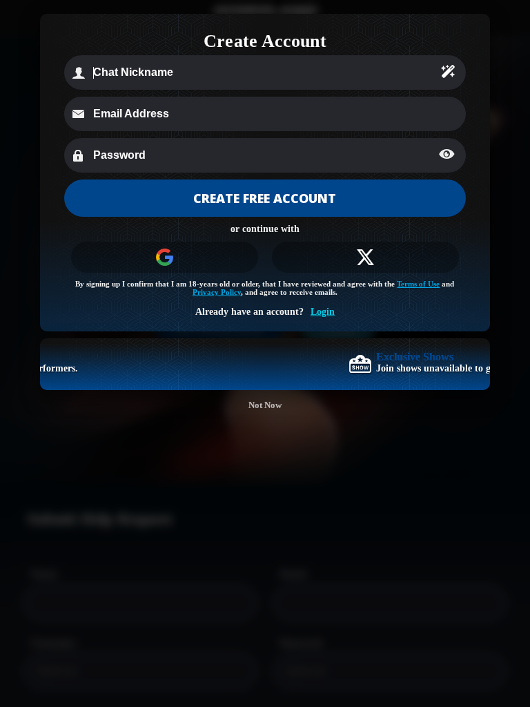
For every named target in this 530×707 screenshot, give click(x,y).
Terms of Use (418, 284)
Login (323, 312)
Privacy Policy (217, 292)
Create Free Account (264, 198)
